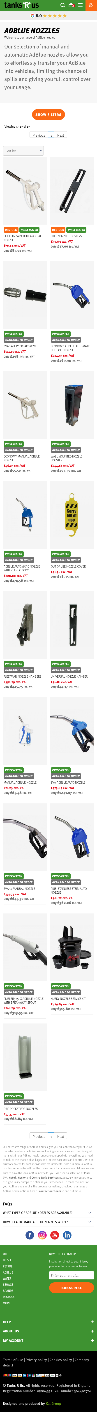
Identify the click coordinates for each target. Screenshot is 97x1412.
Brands (8, 1291)
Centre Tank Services (45, 1177)
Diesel (7, 1260)
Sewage (8, 1285)
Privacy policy (36, 1359)
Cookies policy (61, 1359)
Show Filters (48, 114)
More (6, 1303)
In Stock (8, 1297)
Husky (22, 1177)
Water (7, 1278)
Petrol (7, 1266)
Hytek (12, 1177)
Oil (5, 1254)
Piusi (87, 1173)
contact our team (50, 1191)
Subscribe (71, 1287)
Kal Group (53, 1403)
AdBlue (8, 1272)
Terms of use (13, 1359)
